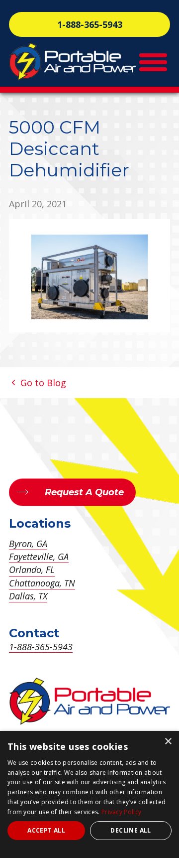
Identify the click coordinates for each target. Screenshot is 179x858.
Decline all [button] (130, 830)
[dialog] (89, 794)
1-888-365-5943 (89, 24)
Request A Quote (84, 492)
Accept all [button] (46, 830)
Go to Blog (42, 383)
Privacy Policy (121, 812)
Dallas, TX (28, 596)
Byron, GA (28, 544)
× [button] (168, 741)
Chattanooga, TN (42, 583)
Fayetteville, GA (39, 557)
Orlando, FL (32, 569)
